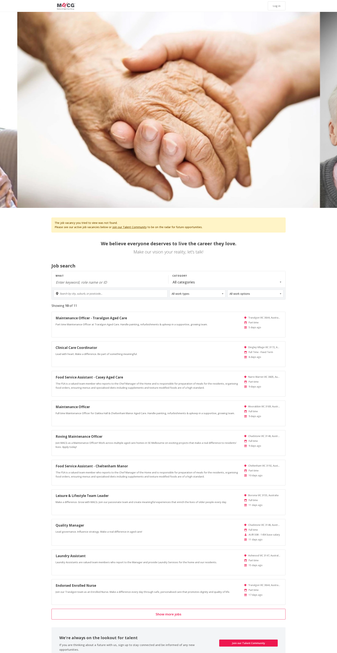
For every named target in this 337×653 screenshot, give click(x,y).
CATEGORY (179, 275)
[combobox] (111, 293)
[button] (276, 6)
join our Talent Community (129, 227)
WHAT (60, 275)
